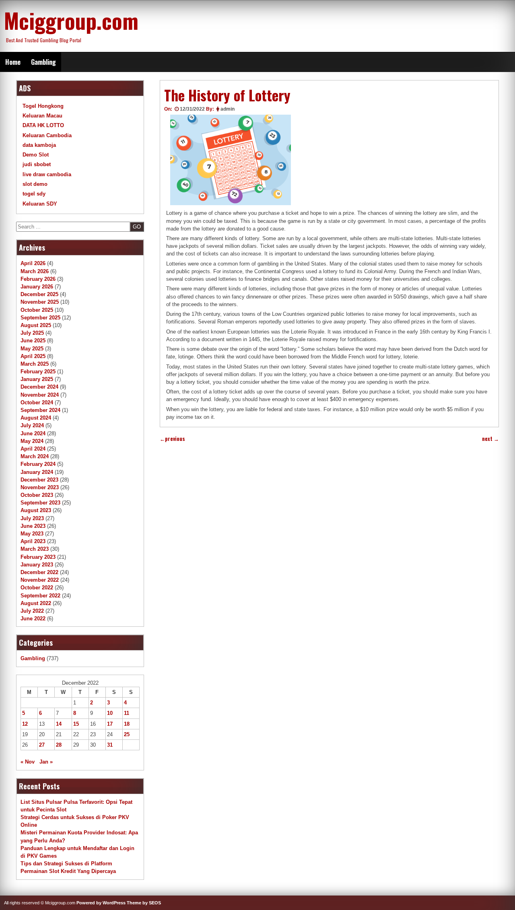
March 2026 (35, 271)
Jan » (46, 762)
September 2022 (40, 596)
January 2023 (37, 565)
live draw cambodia (47, 174)
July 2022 (32, 611)
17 (110, 724)
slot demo (35, 184)
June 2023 (33, 526)
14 (59, 724)
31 (110, 745)
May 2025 (32, 349)
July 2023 (32, 518)
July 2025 (32, 333)
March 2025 (35, 364)
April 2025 (33, 356)
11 (126, 713)
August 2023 (36, 510)
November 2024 (40, 395)
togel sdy (34, 194)
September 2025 (40, 318)
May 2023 (32, 534)
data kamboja (39, 145)
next (490, 439)
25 (127, 734)
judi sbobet (37, 164)
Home (13, 62)
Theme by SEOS (144, 902)
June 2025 (33, 341)
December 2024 (39, 387)
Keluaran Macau (42, 116)
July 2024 (32, 425)
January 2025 (37, 379)
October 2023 (37, 495)
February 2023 (38, 557)
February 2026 (38, 279)
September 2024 (40, 410)
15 (76, 724)
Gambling (43, 62)
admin (227, 109)
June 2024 (33, 433)
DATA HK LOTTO (43, 125)
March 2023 (35, 549)
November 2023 (40, 487)
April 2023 (33, 541)
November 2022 (40, 580)
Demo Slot (36, 155)
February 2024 (38, 464)
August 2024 (36, 418)
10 (110, 713)
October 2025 (37, 310)
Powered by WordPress (101, 902)
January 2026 (37, 287)
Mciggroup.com (71, 20)
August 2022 (36, 603)
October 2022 (37, 588)
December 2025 (39, 294)
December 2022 (39, 572)
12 (25, 724)
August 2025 (36, 325)
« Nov (28, 762)
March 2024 (35, 456)
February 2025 (38, 372)
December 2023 (39, 480)
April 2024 (33, 449)
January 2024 (37, 472)
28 (59, 745)
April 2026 (33, 263)
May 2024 (32, 441)
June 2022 (33, 619)
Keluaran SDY (40, 204)
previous (172, 439)
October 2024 (37, 402)
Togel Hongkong (43, 106)
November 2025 (40, 302)
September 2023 (40, 503)
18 (127, 724)
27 (42, 745)
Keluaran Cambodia (47, 135)
